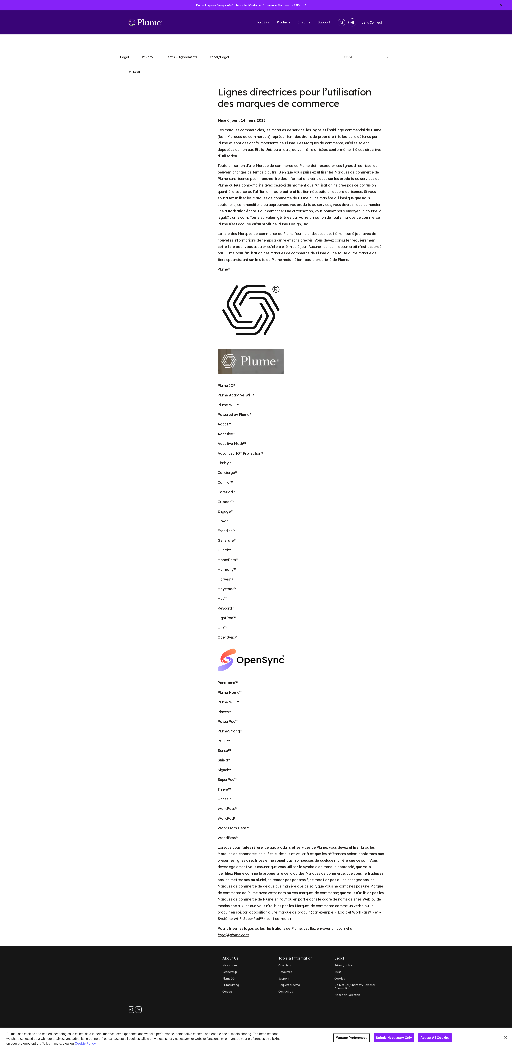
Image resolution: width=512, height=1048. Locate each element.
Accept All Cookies (435, 1037)
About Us (230, 958)
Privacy (147, 57)
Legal (124, 57)
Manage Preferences (351, 1037)
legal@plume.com (233, 217)
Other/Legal (219, 57)
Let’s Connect (372, 22)
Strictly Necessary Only (394, 1037)
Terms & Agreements (181, 57)
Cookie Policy (85, 1043)
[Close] (505, 1037)
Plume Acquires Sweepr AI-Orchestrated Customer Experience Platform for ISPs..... (249, 5)
